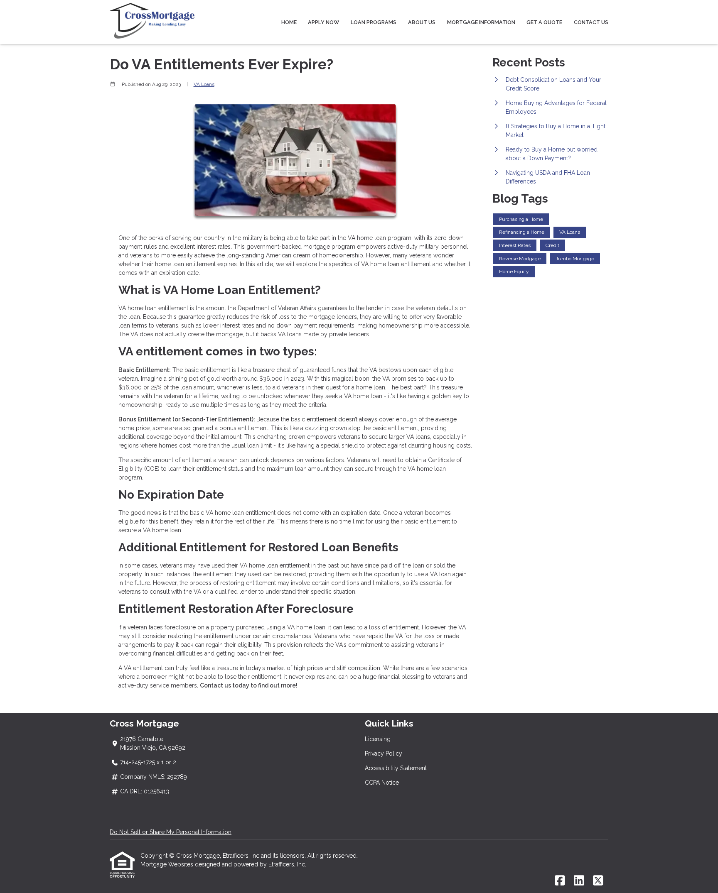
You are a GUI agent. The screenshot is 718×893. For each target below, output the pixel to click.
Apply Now (323, 22)
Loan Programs (373, 22)
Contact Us (591, 22)
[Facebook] (560, 881)
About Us (421, 22)
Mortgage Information (481, 22)
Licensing (378, 739)
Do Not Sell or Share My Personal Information (170, 832)
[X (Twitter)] (598, 881)
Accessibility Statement (396, 768)
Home (289, 22)
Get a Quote (544, 22)
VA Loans (204, 84)
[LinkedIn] (579, 881)
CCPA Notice (382, 782)
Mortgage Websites (167, 864)
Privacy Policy (383, 753)
